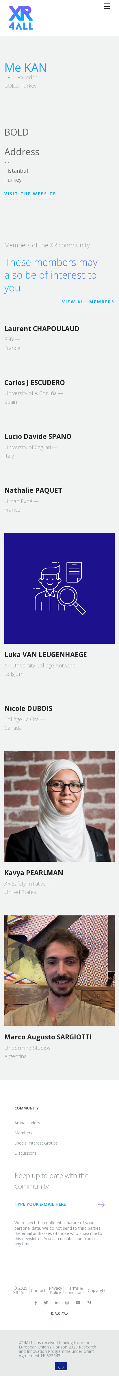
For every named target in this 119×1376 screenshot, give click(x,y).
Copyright (97, 1290)
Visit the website (30, 193)
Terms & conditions (75, 1290)
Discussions (25, 1153)
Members (23, 1133)
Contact (38, 1290)
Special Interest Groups (36, 1143)
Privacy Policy (55, 1290)
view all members (88, 301)
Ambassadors (27, 1122)
